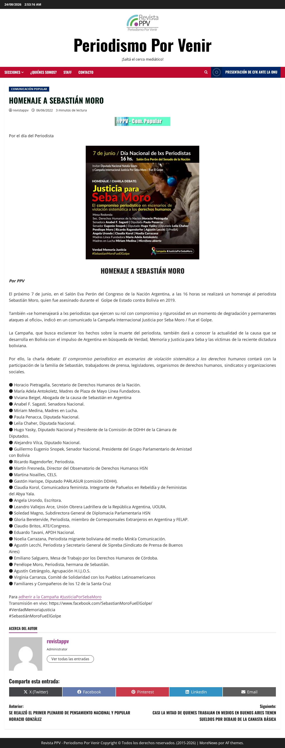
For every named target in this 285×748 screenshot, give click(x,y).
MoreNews (209, 742)
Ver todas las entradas (70, 658)
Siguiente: (214, 712)
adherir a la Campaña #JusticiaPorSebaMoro (60, 596)
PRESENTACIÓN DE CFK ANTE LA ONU (251, 72)
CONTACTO (85, 72)
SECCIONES (12, 72)
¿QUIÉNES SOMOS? (43, 72)
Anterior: (69, 712)
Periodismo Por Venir (142, 44)
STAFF (67, 72)
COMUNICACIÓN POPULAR (29, 89)
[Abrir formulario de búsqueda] (206, 72)
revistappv (20, 110)
